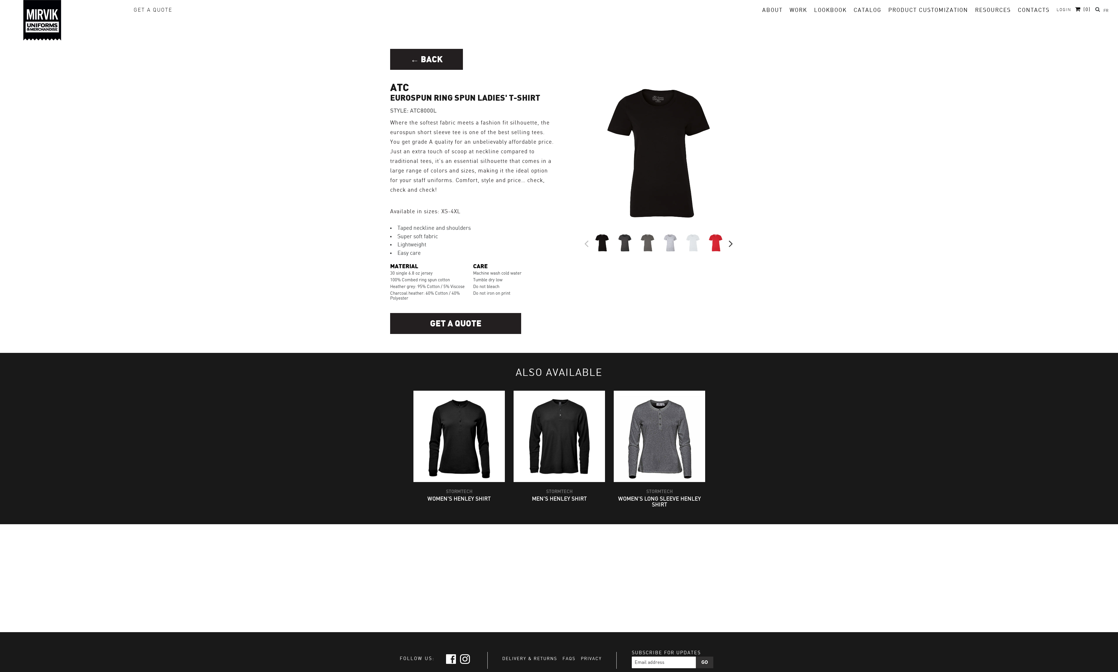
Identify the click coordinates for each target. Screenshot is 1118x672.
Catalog (867, 10)
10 (646, 261)
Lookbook (830, 10)
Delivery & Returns (529, 659)
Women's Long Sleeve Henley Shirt (659, 502)
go (704, 662)
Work (798, 10)
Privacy (591, 659)
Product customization (928, 10)
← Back (427, 59)
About (772, 10)
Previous (586, 243)
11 (652, 261)
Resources (993, 10)
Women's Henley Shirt (459, 499)
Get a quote (456, 323)
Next (731, 243)
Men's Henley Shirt (559, 499)
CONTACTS (1034, 10)
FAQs (569, 659)
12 (658, 261)
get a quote (153, 10)
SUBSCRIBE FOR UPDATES (666, 652)
